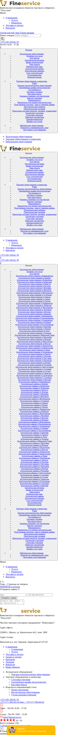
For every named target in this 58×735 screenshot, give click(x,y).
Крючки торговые (34, 98)
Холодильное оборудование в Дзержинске (34, 303)
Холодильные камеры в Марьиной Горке (34, 441)
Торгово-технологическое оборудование (34, 85)
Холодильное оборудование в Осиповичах (34, 352)
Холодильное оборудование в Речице (34, 363)
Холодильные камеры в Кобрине (34, 428)
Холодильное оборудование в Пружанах (34, 361)
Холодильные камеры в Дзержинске (34, 409)
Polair (34, 83)
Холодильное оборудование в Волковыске (34, 293)
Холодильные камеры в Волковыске (34, 399)
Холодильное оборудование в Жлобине (35, 310)
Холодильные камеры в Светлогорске (34, 473)
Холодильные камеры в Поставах (34, 464)
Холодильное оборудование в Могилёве (34, 337)
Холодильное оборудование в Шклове (34, 380)
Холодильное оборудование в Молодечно (35, 342)
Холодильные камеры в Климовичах (34, 426)
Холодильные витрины (34, 60)
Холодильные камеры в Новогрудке (34, 452)
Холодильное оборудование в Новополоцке (34, 348)
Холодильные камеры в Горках (34, 405)
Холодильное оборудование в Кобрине (34, 322)
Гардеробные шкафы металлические (34, 88)
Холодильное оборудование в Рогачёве (35, 365)
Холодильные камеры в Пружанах (34, 467)
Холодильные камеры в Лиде (34, 437)
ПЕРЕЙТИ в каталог (10, 587)
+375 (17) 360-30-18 (9, 702)
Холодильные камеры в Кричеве (34, 433)
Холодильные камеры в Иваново (35, 420)
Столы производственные (23, 695)
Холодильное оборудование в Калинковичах (34, 318)
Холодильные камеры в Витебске (34, 397)
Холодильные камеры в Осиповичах (34, 458)
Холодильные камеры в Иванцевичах (35, 422)
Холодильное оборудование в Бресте (34, 284)
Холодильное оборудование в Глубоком (34, 295)
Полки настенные (19, 690)
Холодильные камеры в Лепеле (34, 435)
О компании (11, 18)
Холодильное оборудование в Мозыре (34, 339)
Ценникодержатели (34, 119)
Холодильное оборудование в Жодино (34, 312)
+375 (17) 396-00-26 (31, 702)
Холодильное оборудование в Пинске (34, 354)
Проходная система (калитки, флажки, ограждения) (34, 111)
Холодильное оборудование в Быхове (34, 286)
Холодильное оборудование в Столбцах (34, 378)
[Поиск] (2, 39)
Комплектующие (34, 77)
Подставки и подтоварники (34, 130)
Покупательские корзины (34, 107)
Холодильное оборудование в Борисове (34, 282)
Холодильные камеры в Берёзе (34, 384)
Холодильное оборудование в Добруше (34, 305)
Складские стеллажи (34, 113)
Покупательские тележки (34, 109)
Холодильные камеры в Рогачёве (34, 471)
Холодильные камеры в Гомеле (34, 403)
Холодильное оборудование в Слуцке (34, 371)
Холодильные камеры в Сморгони (34, 479)
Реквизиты (16, 23)
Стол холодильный (34, 73)
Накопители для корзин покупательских (34, 102)
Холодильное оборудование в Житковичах (34, 308)
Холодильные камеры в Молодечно (34, 447)
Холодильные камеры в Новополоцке (35, 454)
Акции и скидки (14, 657)
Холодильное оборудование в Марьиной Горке (34, 335)
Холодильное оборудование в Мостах (34, 344)
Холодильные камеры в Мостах (34, 450)
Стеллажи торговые (34, 115)
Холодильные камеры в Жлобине (34, 416)
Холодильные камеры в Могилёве (34, 443)
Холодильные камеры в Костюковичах (34, 431)
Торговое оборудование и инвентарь (31, 81)
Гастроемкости (34, 90)
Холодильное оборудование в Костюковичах (34, 325)
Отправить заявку (8, 598)
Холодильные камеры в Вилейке (35, 394)
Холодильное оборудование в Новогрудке (34, 346)
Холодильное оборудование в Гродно (34, 301)
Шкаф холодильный (34, 62)
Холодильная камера (34, 69)
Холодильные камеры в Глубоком (34, 401)
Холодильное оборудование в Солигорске (34, 375)
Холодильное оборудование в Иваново (34, 314)
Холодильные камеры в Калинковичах (34, 424)
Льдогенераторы (34, 75)
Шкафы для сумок (34, 122)
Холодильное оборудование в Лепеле (34, 329)
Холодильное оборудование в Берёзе (34, 278)
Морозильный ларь (34, 67)
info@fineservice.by (12, 717)
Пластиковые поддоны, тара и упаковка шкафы (34, 105)
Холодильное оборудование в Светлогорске (34, 367)
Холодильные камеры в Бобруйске (34, 386)
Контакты (10, 28)
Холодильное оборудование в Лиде (34, 331)
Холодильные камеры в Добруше (34, 411)
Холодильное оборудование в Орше (34, 350)
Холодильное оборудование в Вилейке (34, 289)
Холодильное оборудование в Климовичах (34, 320)
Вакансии (10, 664)
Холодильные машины (34, 71)
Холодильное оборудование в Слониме (34, 369)
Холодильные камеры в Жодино (34, 418)
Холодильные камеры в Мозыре (34, 445)
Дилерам (10, 662)
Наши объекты (13, 667)
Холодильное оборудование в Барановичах (34, 276)
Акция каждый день (17, 33)
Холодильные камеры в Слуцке (34, 477)
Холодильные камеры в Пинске (34, 460)
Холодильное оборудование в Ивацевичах (34, 316)
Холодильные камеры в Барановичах (35, 382)
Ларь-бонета (34, 64)
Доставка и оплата (14, 25)
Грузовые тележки (34, 92)
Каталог (28, 50)
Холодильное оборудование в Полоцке (34, 356)
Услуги (14, 20)
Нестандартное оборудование (25, 692)
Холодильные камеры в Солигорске (34, 481)
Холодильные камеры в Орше (34, 456)
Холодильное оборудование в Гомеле (34, 297)
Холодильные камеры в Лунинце (35, 439)
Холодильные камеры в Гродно (34, 407)
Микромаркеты (34, 100)
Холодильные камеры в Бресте (34, 390)
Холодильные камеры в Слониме (34, 475)
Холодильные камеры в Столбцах (34, 484)
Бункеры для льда (35, 56)
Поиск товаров (7, 35)
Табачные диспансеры (34, 117)
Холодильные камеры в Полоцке (35, 462)
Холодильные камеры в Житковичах (34, 414)
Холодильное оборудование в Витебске (34, 291)
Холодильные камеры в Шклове (34, 486)
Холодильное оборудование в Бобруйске (34, 280)
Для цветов (34, 58)
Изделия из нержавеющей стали (34, 128)
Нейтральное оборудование (32, 125)
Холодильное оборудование (32, 54)
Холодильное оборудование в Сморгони (34, 373)
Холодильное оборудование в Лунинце (34, 333)
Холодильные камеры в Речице (34, 469)
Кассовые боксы (35, 94)
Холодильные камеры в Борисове (34, 388)
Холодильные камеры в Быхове (34, 392)
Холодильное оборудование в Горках (34, 299)
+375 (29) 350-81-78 (9, 42)
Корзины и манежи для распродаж (34, 96)
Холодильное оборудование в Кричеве (34, 327)
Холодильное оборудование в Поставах (34, 358)
